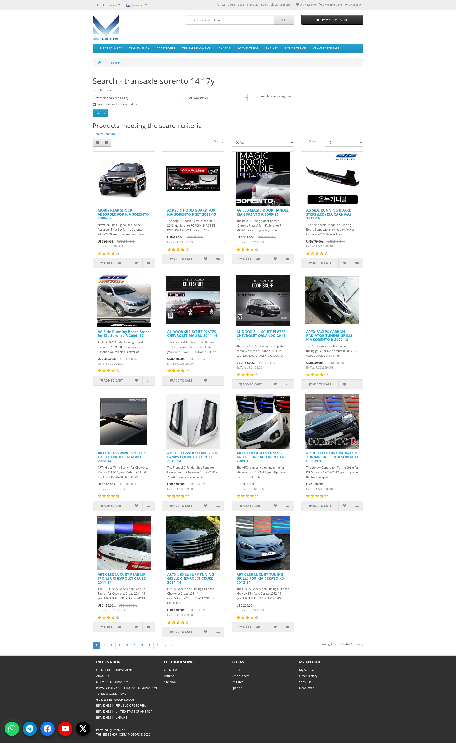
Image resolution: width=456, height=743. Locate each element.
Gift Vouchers (240, 676)
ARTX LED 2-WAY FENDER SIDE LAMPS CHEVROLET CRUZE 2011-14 (193, 457)
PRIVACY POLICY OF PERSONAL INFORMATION (126, 688)
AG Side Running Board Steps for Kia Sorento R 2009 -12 (123, 333)
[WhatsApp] (12, 729)
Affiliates (237, 682)
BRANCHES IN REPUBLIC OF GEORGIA (121, 706)
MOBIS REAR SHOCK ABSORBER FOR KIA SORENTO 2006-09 (123, 214)
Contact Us (171, 670)
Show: (313, 141)
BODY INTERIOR (295, 48)
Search (115, 63)
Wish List (305, 682)
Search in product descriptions (117, 104)
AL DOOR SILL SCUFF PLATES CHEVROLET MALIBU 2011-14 (192, 333)
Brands (236, 670)
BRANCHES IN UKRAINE (111, 717)
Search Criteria (103, 90)
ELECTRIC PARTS (111, 48)
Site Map (170, 682)
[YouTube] (65, 729)
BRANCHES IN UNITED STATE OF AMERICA (124, 711)
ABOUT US (103, 676)
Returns (169, 676)
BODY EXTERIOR (248, 48)
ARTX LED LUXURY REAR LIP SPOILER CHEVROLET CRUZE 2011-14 (122, 578)
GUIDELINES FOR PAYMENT (114, 670)
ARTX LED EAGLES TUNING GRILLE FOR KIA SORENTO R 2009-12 (261, 457)
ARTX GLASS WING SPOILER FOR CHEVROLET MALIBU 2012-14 (121, 457)
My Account (307, 670)
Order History (308, 676)
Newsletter (306, 688)
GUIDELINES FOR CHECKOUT (115, 700)
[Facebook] (47, 729)
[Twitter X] (83, 729)
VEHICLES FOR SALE (326, 48)
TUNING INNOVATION (196, 48)
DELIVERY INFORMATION (112, 682)
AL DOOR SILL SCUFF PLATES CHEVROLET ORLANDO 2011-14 (261, 335)
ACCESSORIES (166, 48)
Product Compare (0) (106, 134)
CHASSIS (224, 48)
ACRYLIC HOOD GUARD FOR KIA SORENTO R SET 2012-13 (191, 212)
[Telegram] (30, 729)
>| (173, 645)
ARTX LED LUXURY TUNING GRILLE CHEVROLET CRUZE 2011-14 (190, 578)
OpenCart (119, 730)
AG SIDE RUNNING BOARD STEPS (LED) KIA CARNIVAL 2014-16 (329, 214)
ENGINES (272, 48)
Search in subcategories (275, 96)
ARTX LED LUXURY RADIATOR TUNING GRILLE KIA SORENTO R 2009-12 (332, 457)
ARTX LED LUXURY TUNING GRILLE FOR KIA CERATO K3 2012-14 (260, 578)
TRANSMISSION (139, 48)
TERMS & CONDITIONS (111, 694)
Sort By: (219, 141)
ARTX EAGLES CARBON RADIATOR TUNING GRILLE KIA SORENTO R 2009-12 (329, 335)
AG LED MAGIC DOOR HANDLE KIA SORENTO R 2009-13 (263, 212)
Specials (237, 688)
